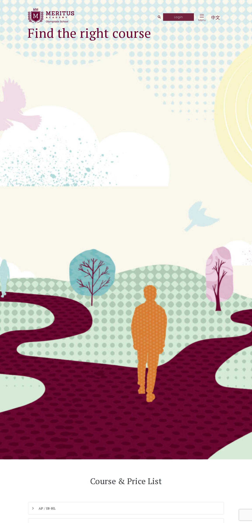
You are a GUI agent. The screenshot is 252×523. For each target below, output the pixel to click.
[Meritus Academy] (51, 17)
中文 (215, 18)
